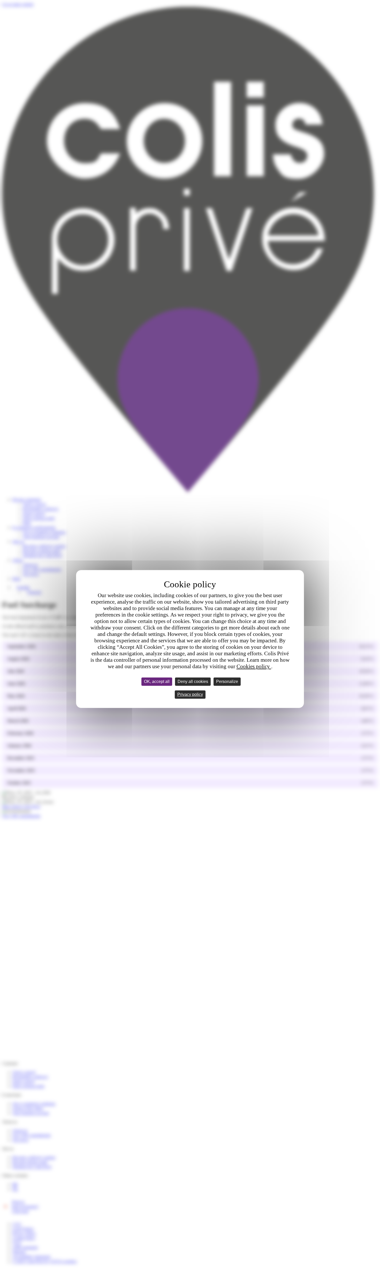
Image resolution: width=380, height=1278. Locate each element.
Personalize (227, 681)
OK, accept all (157, 681)
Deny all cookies (193, 681)
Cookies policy (254, 666)
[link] (190, 694)
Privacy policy (190, 694)
